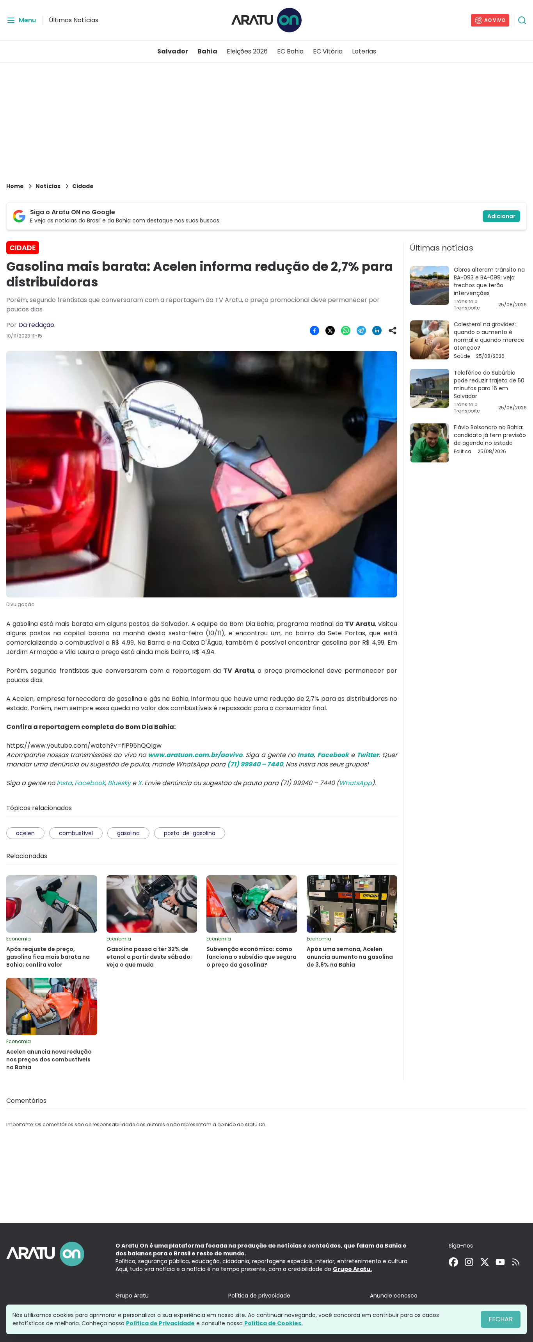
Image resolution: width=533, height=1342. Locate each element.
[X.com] (484, 1262)
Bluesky (119, 783)
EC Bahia (290, 51)
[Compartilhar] (392, 330)
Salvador (172, 51)
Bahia (207, 51)
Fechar (501, 1319)
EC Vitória (328, 51)
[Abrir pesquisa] (522, 20)
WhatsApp (355, 783)
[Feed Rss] (516, 1262)
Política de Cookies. (273, 1323)
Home (15, 186)
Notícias (48, 186)
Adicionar (501, 216)
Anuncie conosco (394, 1295)
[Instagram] (469, 1262)
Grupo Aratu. (352, 1269)
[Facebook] (453, 1262)
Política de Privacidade (160, 1323)
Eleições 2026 (247, 51)
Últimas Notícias (73, 20)
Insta (64, 783)
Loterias (364, 51)
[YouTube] (500, 1262)
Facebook (90, 783)
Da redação (36, 324)
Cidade (83, 186)
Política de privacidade (259, 1295)
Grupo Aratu (132, 1295)
